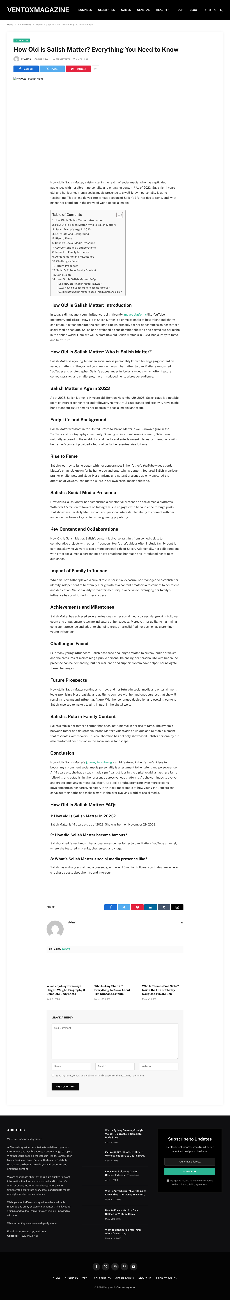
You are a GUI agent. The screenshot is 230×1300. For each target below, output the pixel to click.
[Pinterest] (17, 219)
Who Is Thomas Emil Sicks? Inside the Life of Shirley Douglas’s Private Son (160, 990)
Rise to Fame (63, 238)
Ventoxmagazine (126, 1287)
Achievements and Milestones (74, 256)
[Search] (221, 10)
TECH (179, 9)
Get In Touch (124, 1278)
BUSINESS (85, 9)
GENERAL (143, 9)
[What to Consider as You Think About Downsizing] (92, 1234)
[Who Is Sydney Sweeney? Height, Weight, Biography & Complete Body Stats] (67, 969)
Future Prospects (67, 265)
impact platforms (135, 314)
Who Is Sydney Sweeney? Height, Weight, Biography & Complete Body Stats (66, 990)
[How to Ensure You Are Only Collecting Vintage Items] (92, 1215)
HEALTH (161, 9)
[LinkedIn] (17, 210)
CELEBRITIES (106, 9)
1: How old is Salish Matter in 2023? (82, 283)
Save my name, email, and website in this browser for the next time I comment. (100, 1075)
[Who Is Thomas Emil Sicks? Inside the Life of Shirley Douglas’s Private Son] (162, 969)
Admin (27, 59)
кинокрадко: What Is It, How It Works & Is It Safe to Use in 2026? (125, 1154)
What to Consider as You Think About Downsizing (123, 1231)
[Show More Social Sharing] (95, 69)
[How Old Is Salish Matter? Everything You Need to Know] (115, 125)
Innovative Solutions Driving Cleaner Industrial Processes (122, 1173)
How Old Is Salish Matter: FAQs (76, 279)
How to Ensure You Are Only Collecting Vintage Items (121, 1212)
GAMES (126, 9)
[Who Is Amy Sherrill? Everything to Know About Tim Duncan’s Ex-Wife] (115, 969)
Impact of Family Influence (72, 252)
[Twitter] (17, 201)
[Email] (17, 228)
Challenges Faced (67, 261)
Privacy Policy (187, 1184)
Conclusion (63, 274)
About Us (144, 1278)
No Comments (63, 59)
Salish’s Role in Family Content (76, 270)
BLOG (193, 9)
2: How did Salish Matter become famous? (86, 287)
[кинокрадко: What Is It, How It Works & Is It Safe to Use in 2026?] (92, 1157)
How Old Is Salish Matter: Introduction (79, 220)
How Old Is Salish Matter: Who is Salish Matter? (85, 224)
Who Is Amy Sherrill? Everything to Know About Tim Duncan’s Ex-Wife (112, 990)
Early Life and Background (72, 233)
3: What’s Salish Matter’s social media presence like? (92, 291)
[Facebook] (17, 191)
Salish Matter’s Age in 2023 (73, 229)
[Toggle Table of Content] (118, 215)
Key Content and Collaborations (75, 247)
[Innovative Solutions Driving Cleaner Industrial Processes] (92, 1176)
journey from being (99, 762)
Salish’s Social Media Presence (75, 242)
